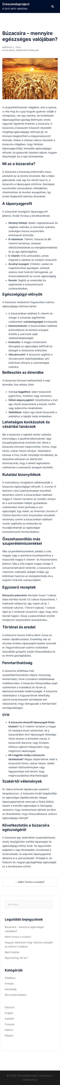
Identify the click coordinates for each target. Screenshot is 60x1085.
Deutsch (9, 1007)
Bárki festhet (12, 952)
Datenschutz (30, 1079)
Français (9, 1024)
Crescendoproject (16, 4)
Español (9, 1018)
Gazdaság (10, 989)
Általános (8, 50)
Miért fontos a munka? (31, 881)
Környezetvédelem (27, 50)
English (9, 1012)
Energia (9, 983)
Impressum (45, 1075)
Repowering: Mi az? (16, 957)
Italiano (9, 1029)
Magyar (9, 1035)
